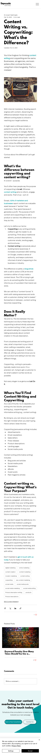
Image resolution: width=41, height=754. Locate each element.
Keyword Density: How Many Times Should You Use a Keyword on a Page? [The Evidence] (19, 653)
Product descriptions (11, 596)
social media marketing (12, 588)
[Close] (38, 741)
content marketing (24, 572)
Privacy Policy (16, 746)
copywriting (9, 580)
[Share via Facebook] (5, 608)
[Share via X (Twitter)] (10, 608)
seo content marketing (23, 580)
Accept (30, 751)
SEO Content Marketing (11, 602)
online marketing (24, 568)
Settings (10, 751)
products (28, 592)
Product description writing (13, 592)
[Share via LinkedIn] (15, 608)
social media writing (29, 588)
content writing (25, 576)
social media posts (23, 584)
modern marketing (11, 576)
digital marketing (10, 568)
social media (9, 584)
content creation (10, 572)
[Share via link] (20, 608)
